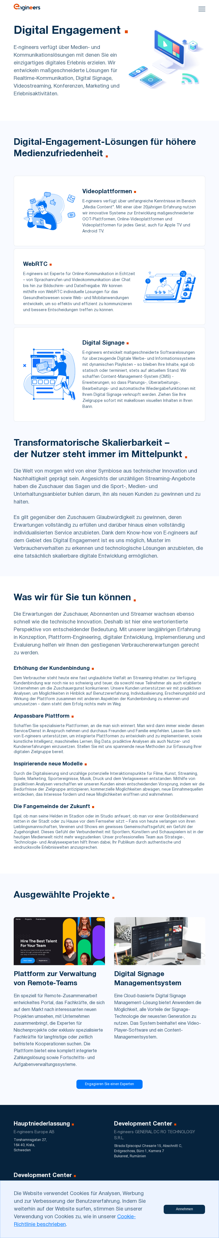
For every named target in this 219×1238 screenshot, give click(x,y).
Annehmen (184, 1209)
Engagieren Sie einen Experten (109, 1084)
